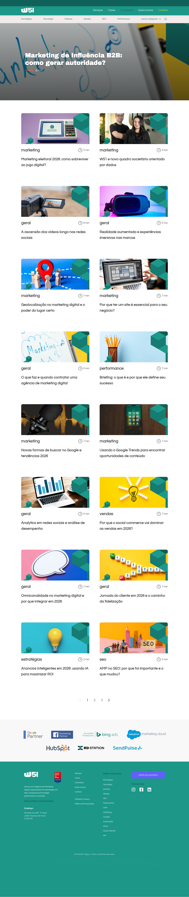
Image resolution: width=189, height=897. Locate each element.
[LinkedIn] (149, 790)
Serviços (98, 10)
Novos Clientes (109, 831)
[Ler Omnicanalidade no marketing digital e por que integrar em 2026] (55, 580)
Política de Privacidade (84, 804)
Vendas (87, 19)
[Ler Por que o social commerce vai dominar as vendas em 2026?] (134, 507)
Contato (163, 10)
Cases (111, 10)
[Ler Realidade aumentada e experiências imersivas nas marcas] (134, 216)
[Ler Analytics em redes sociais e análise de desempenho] (55, 507)
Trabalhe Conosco (82, 799)
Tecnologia (48, 19)
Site (104, 835)
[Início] (27, 10)
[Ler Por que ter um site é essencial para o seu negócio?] (134, 289)
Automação (108, 822)
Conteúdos (126, 10)
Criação (106, 817)
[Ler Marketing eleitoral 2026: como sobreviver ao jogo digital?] (55, 143)
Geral (105, 826)
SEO (104, 19)
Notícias (68, 19)
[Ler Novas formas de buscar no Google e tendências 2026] (55, 434)
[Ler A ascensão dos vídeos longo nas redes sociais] (55, 216)
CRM (105, 808)
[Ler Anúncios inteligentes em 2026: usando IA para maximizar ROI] (55, 652)
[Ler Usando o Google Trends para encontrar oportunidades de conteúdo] (134, 434)
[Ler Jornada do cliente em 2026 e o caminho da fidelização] (134, 580)
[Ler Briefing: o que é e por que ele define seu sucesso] (134, 361)
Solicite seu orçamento (148, 775)
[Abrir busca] (165, 19)
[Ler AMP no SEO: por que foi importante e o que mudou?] (134, 652)
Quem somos (145, 10)
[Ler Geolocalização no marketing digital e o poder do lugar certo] (55, 289)
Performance (124, 19)
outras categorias (149, 19)
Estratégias (26, 19)
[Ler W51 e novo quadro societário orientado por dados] (134, 143)
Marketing (107, 812)
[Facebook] (141, 790)
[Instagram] (133, 790)
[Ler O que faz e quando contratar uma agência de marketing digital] (55, 361)
